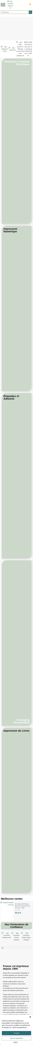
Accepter (16, 1033)
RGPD (16, 1042)
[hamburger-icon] (3, 4)
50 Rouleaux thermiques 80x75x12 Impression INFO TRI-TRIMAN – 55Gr (22, 906)
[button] (30, 1017)
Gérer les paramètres (16, 1038)
